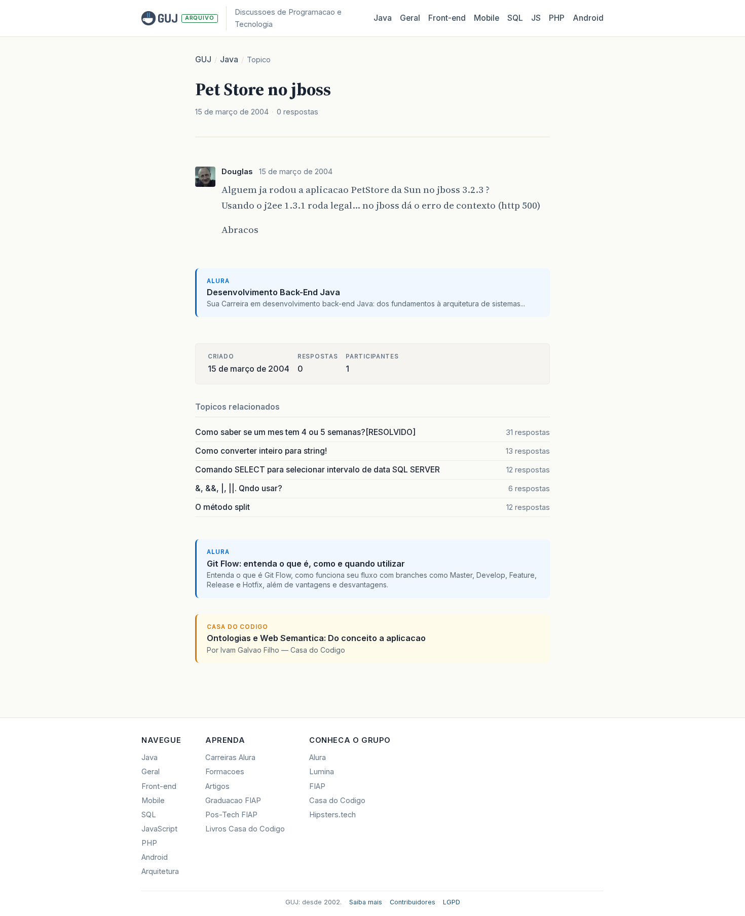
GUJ (203, 59)
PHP (557, 18)
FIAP (317, 786)
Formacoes (224, 771)
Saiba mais (365, 902)
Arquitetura (160, 871)
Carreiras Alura (230, 757)
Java (383, 18)
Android (588, 18)
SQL (515, 18)
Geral (410, 18)
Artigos (217, 786)
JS (536, 18)
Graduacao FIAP (233, 800)
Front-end (158, 786)
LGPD (451, 902)
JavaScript (159, 828)
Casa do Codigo (337, 800)
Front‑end (447, 18)
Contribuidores (412, 902)
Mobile (486, 18)
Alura (317, 757)
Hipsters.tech (332, 814)
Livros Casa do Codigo (245, 828)
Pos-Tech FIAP (231, 814)
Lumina (321, 771)
